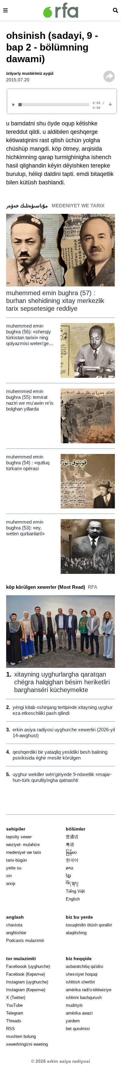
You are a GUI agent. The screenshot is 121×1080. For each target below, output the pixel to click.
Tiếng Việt (75, 891)
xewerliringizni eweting (27, 1044)
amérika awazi (79, 1013)
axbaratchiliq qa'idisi (84, 966)
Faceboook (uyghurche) (28, 966)
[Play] (14, 104)
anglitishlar (16, 932)
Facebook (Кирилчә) (25, 974)
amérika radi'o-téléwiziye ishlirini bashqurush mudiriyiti (88, 997)
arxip (10, 883)
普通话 (72, 836)
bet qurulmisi (78, 1028)
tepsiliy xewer (19, 836)
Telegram (14, 1013)
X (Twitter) (15, 997)
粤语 (70, 844)
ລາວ (69, 867)
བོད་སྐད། (72, 883)
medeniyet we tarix (23, 852)
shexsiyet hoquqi (81, 974)
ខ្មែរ (68, 875)
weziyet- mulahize (23, 844)
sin (9, 875)
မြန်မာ (71, 852)
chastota (14, 925)
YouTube (14, 1005)
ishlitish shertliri (80, 982)
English (73, 899)
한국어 (72, 860)
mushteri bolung (21, 1036)
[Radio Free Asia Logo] (60, 10)
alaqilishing (76, 932)
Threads (13, 1020)
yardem (73, 1020)
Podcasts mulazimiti (25, 940)
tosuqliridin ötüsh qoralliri (89, 925)
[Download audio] (110, 103)
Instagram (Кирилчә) (25, 989)
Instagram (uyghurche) (27, 982)
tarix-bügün (16, 860)
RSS (10, 1028)
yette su (13, 867)
